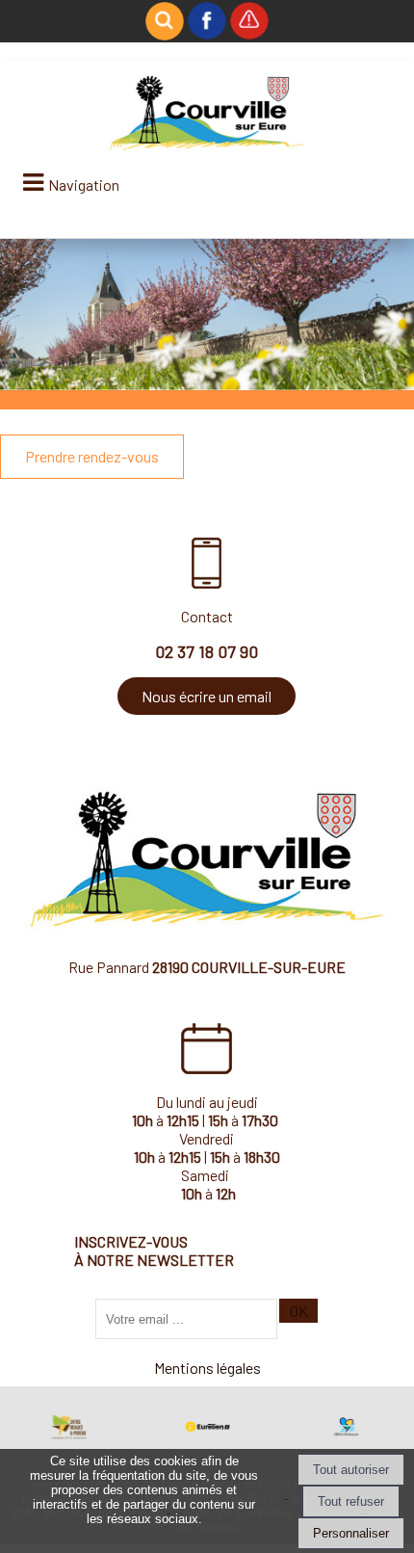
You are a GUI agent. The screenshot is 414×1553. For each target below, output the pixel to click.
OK (299, 1311)
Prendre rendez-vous (92, 456)
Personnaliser (351, 1533)
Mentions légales (207, 1367)
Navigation (83, 184)
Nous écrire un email (207, 696)
